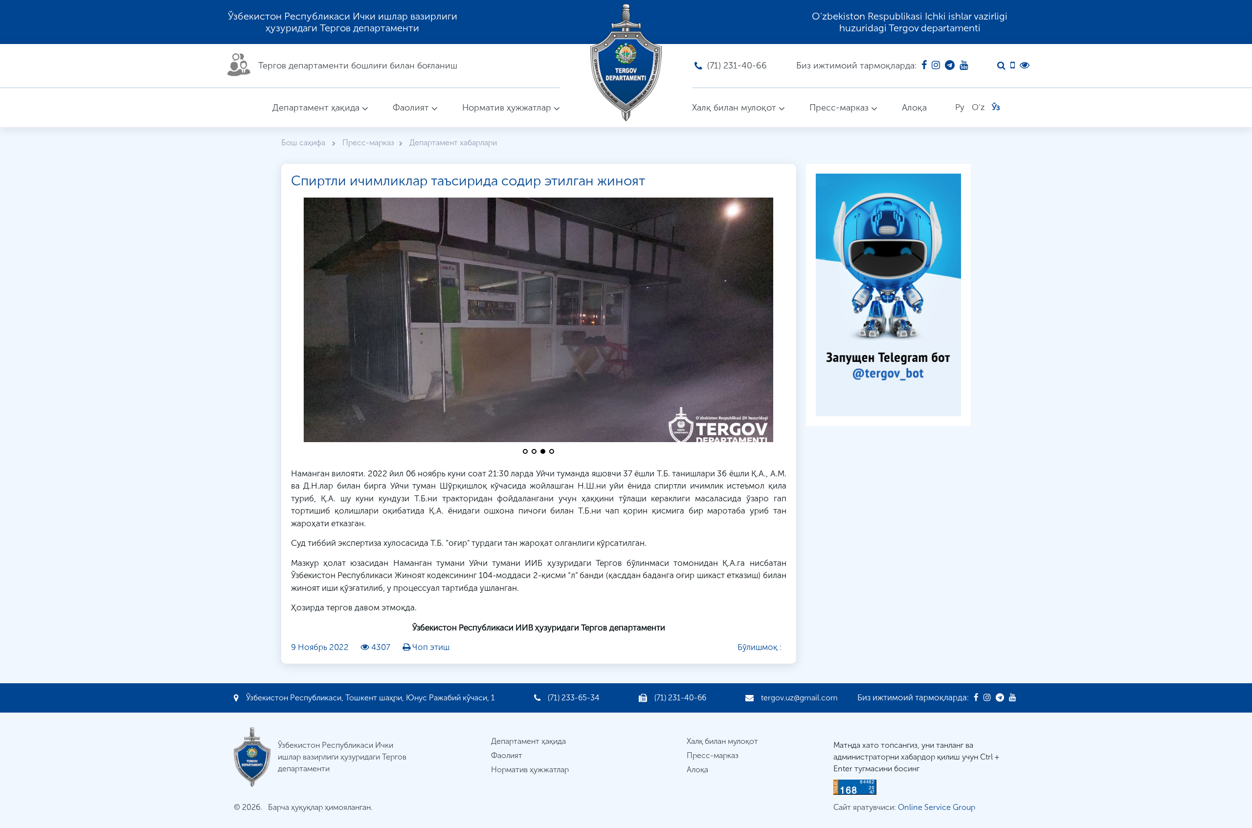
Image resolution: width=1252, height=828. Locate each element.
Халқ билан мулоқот (734, 107)
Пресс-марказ (839, 107)
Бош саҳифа (304, 142)
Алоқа (914, 107)
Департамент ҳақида (315, 107)
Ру (959, 107)
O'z (978, 107)
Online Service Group (936, 807)
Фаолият (411, 107)
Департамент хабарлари (453, 142)
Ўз (996, 107)
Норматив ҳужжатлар (506, 107)
